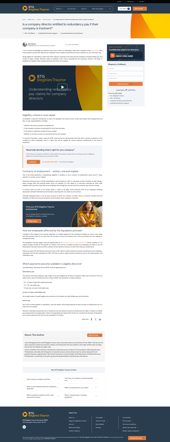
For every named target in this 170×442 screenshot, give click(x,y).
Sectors (83, 9)
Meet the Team (93, 335)
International (130, 1)
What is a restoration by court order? (76, 388)
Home (24, 19)
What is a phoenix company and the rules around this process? (40, 396)
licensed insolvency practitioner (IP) (74, 242)
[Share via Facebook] (91, 319)
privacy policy (50, 439)
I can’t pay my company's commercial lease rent (79, 379)
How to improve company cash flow (38, 379)
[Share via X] (95, 319)
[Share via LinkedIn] (100, 319)
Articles (39, 19)
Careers (119, 1)
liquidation (94, 50)
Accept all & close (136, 438)
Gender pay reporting (129, 427)
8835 (89, 343)
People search (32, 221)
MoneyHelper (100, 424)
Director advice (47, 19)
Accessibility (127, 417)
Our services (71, 9)
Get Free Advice (123, 84)
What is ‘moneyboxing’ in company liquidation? (76, 396)
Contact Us (32, 162)
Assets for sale (100, 421)
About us (59, 9)
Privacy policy (127, 421)
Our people (99, 417)
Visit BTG (141, 1)
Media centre (31, 19)
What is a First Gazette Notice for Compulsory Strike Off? (41, 388)
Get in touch (139, 9)
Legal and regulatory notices (78, 421)
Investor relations (74, 431)
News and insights (97, 9)
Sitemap (98, 427)
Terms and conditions (129, 424)
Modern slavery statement (131, 431)
